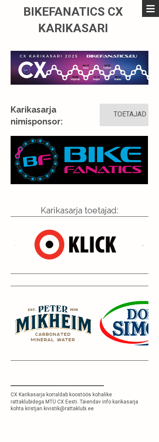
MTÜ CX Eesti (61, 402)
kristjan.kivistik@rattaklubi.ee (59, 409)
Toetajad (130, 114)
